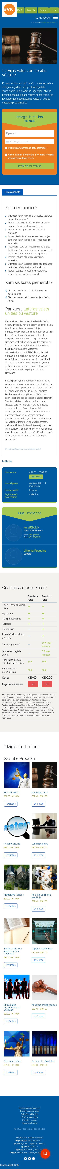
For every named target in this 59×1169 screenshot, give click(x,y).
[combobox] (8, 141)
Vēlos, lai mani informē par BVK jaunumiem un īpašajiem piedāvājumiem (31, 156)
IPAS (19, 10)
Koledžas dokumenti (29, 1111)
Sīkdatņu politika (29, 1120)
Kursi (54, 10)
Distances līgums (29, 1123)
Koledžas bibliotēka (29, 1114)
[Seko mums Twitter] (29, 1158)
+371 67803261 (34, 537)
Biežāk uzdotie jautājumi (29, 1108)
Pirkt (33, 684)
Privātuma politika (29, 1117)
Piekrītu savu (28, 148)
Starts (43, 10)
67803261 (45, 17)
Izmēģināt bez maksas (29, 166)
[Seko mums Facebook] (25, 1158)
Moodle (31, 10)
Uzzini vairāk (36, 477)
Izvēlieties (7, 461)
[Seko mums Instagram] (33, 1158)
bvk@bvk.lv (33, 1147)
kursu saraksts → (49, 22)
